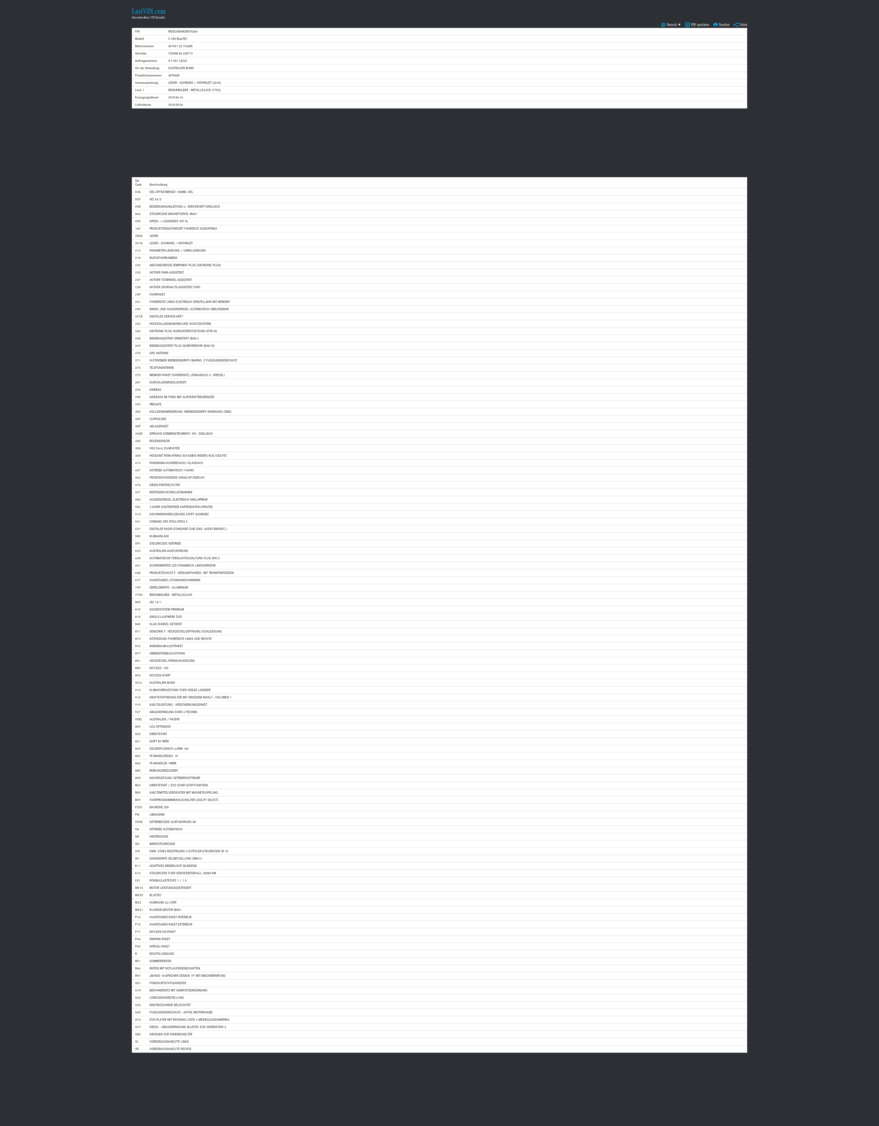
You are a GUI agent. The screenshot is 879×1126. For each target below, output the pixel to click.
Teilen (743, 25)
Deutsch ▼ (674, 25)
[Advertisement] (439, 143)
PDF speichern (700, 25)
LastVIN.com (149, 11)
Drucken (724, 25)
